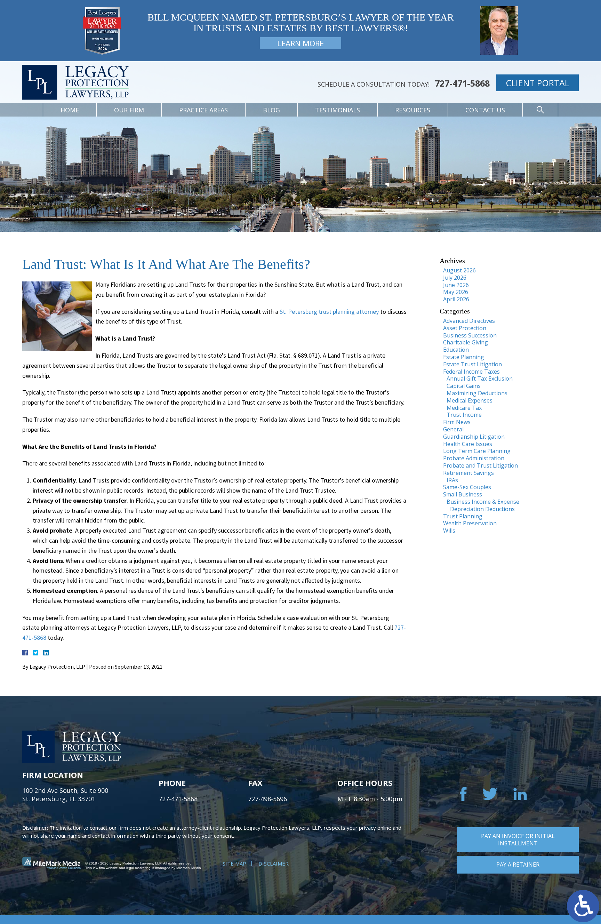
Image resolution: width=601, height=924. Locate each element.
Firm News (457, 422)
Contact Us (485, 110)
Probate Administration (473, 458)
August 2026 (459, 270)
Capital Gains (464, 386)
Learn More (300, 43)
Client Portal (537, 83)
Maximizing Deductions (477, 393)
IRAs (452, 480)
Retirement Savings (468, 473)
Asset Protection (464, 328)
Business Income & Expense (483, 501)
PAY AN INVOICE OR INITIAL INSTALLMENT (518, 839)
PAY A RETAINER (517, 864)
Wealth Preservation (470, 523)
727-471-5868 (462, 83)
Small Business (462, 494)
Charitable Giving (465, 342)
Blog (271, 110)
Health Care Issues (467, 444)
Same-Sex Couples (467, 487)
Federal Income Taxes (471, 371)
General (453, 429)
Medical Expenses (469, 400)
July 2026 (454, 277)
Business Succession (470, 335)
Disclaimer (273, 863)
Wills (449, 530)
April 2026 (456, 299)
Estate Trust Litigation (472, 364)
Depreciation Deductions (482, 509)
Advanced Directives (469, 321)
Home (70, 110)
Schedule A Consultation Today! (374, 84)
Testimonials (337, 110)
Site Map (234, 863)
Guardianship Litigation (474, 436)
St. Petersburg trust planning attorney (329, 312)
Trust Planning (462, 516)
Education (456, 349)
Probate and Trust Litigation (480, 465)
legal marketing (138, 868)
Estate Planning (463, 357)
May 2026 (455, 292)
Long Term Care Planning (477, 451)
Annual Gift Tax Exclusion (480, 378)
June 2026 (456, 285)
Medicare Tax (464, 408)
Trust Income (464, 415)
